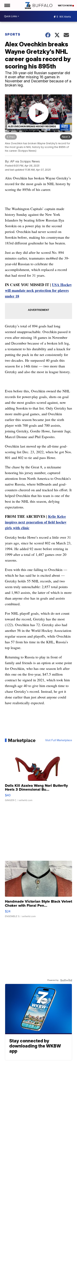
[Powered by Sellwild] (66, 980)
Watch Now (65, 5)
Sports (12, 34)
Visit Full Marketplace (58, 740)
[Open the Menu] (7, 5)
